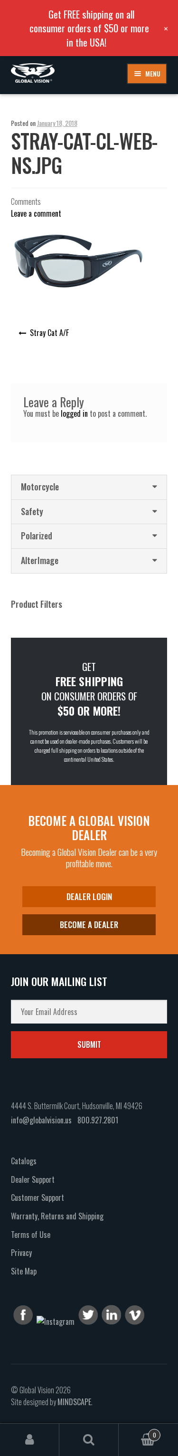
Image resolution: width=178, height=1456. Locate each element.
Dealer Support (33, 1179)
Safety (32, 511)
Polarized (36, 535)
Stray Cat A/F (49, 332)
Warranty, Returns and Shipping (57, 1216)
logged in (74, 413)
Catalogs (24, 1161)
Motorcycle (40, 486)
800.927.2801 (97, 1120)
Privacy (21, 1252)
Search (89, 1440)
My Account (29, 1440)
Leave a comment (36, 213)
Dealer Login (89, 896)
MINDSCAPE (74, 1402)
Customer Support (37, 1197)
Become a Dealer (89, 924)
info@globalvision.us (41, 1120)
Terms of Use (30, 1234)
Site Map (24, 1271)
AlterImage (39, 560)
